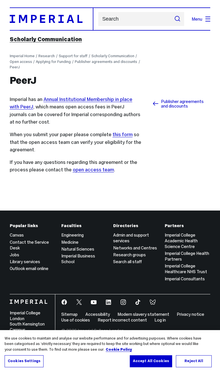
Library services (25, 261)
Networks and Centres (135, 248)
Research (46, 55)
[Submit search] (177, 19)
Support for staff (73, 55)
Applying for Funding (53, 61)
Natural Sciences (77, 249)
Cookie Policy (119, 349)
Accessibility (97, 314)
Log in (160, 320)
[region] (110, 351)
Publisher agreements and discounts (106, 61)
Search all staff (127, 261)
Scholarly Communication (46, 39)
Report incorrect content (122, 320)
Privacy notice (190, 314)
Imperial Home (22, 55)
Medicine (69, 242)
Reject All (193, 361)
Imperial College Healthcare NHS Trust (186, 268)
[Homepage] (51, 18)
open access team (93, 169)
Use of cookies (75, 320)
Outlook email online (29, 268)
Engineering (72, 235)
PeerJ (15, 67)
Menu (197, 19)
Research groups (129, 254)
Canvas (17, 235)
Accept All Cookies (151, 361)
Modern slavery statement (143, 314)
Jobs (14, 254)
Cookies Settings (24, 361)
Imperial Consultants (185, 278)
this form (123, 134)
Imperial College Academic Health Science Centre (181, 240)
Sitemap (69, 314)
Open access (21, 61)
